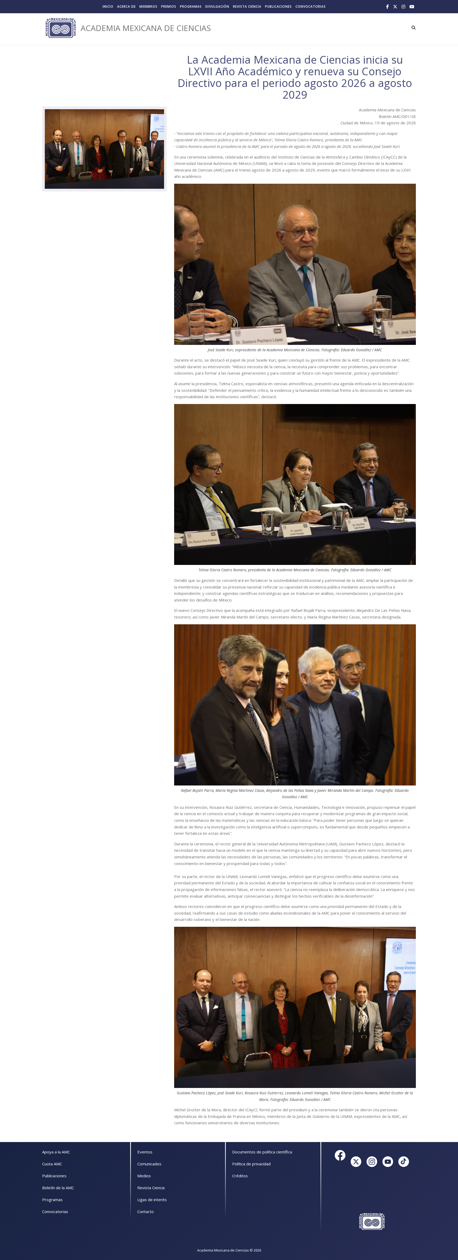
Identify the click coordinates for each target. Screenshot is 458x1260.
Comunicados (149, 1163)
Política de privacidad (251, 1163)
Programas (191, 6)
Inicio (108, 6)
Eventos (144, 1151)
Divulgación (217, 6)
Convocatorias (311, 6)
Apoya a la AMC (56, 1151)
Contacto (145, 1211)
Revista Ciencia (247, 6)
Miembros (148, 6)
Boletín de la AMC (58, 1187)
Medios (144, 1175)
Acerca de (126, 6)
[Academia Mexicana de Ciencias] (61, 28)
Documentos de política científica (262, 1151)
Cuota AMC (52, 1163)
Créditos (240, 1175)
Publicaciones (278, 6)
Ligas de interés (152, 1199)
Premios (168, 6)
